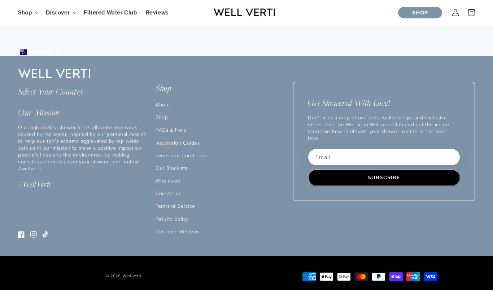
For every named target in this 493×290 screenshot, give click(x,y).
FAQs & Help (171, 129)
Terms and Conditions (181, 155)
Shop (162, 117)
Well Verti (132, 275)
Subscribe (384, 177)
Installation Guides (178, 142)
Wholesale (168, 180)
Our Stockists (171, 167)
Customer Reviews (178, 231)
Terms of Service (175, 205)
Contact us (168, 193)
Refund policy (172, 218)
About (163, 104)
